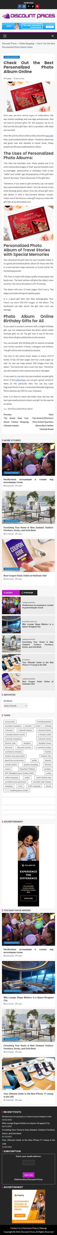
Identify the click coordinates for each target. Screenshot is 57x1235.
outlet (27, 777)
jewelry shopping (31, 764)
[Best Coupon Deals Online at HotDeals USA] (28, 555)
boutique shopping (13, 726)
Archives (8, 700)
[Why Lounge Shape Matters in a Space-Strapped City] (11, 624)
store (20, 786)
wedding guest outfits (19, 790)
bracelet (28, 726)
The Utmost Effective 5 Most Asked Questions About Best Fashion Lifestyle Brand (42, 421)
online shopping (11, 777)
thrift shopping (34, 786)
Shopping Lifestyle (29, 621)
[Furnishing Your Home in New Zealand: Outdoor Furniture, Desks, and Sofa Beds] (28, 507)
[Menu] (4, 36)
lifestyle (48, 764)
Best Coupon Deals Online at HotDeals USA (25, 575)
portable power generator (16, 782)
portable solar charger (42, 782)
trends (48, 786)
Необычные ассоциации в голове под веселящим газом (26, 1116)
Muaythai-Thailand (27, 769)
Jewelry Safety (11, 764)
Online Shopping (26, 43)
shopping (9, 786)
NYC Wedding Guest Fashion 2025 (19, 773)
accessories (10, 721)
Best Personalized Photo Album (20, 409)
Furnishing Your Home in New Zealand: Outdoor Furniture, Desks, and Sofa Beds (37, 644)
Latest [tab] (9, 592)
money (8, 769)
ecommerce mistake (13, 752)
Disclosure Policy (30, 1228)
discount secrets (24, 747)
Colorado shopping (13, 739)
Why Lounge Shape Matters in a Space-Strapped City (26, 1123)
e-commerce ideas (43, 747)
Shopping (26, 660)
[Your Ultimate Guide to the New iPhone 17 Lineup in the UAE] (11, 662)
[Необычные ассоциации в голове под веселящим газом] (28, 459)
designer (27, 743)
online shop (20, 380)
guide (34, 760)
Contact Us (15, 1228)
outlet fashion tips (43, 777)
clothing (48, 726)
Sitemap (43, 1228)
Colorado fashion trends (15, 734)
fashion (48, 752)
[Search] (52, 36)
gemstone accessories (14, 760)
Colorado (9, 730)
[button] (4, 36)
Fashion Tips (46, 756)
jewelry (48, 760)
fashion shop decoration (15, 756)
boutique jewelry (44, 721)
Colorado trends (44, 739)
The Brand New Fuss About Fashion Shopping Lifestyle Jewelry (16, 420)
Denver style (10, 743)
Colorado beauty (25, 730)
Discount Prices (9, 43)
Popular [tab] (28, 592)
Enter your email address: (28, 1168)
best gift (49, 135)
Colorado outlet (44, 734)
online (48, 773)
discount (8, 747)
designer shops (45, 743)
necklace (47, 769)
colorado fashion (44, 730)
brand (38, 726)
